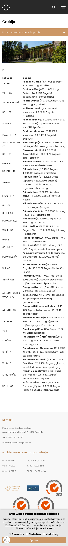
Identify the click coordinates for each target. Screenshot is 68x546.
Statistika (35, 534)
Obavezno (18, 534)
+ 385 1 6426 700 (14, 437)
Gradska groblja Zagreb (6, 7)
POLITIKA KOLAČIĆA (15, 525)
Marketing (52, 534)
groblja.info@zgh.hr (20, 442)
